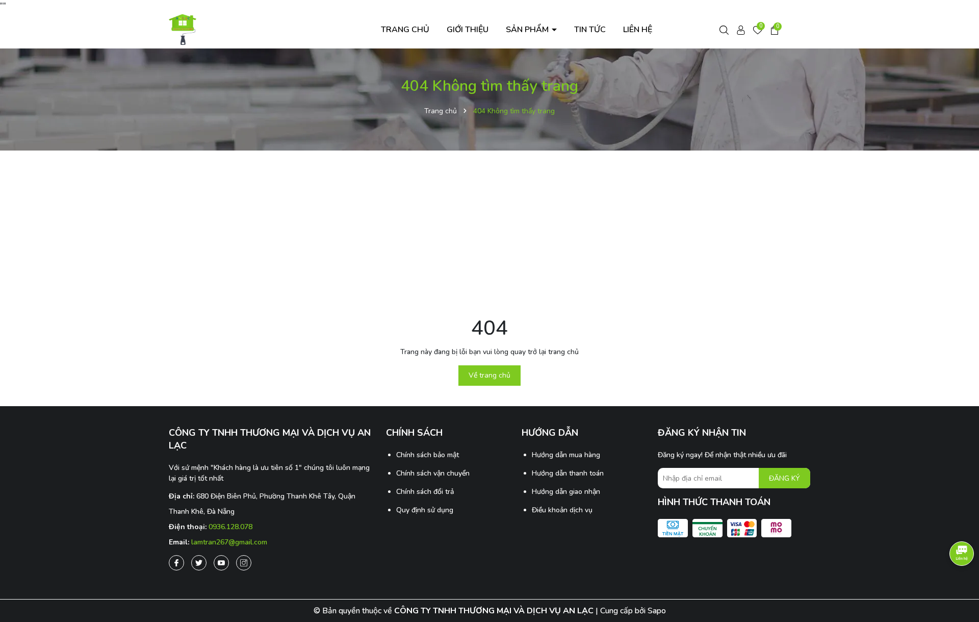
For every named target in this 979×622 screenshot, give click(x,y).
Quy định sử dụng (424, 510)
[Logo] (183, 29)
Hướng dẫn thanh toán (568, 473)
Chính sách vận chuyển (433, 473)
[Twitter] (199, 562)
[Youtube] (221, 562)
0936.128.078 (230, 527)
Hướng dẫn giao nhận (566, 491)
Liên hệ (637, 29)
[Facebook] (176, 562)
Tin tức (590, 29)
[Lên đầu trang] (961, 586)
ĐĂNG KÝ (784, 478)
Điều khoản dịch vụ (562, 510)
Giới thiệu (467, 29)
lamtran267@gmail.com (229, 542)
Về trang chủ (489, 375)
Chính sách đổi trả (425, 491)
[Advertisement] (489, 232)
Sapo (657, 610)
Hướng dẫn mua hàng (566, 455)
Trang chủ (405, 29)
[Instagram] (243, 562)
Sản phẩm (528, 29)
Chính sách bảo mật (427, 455)
